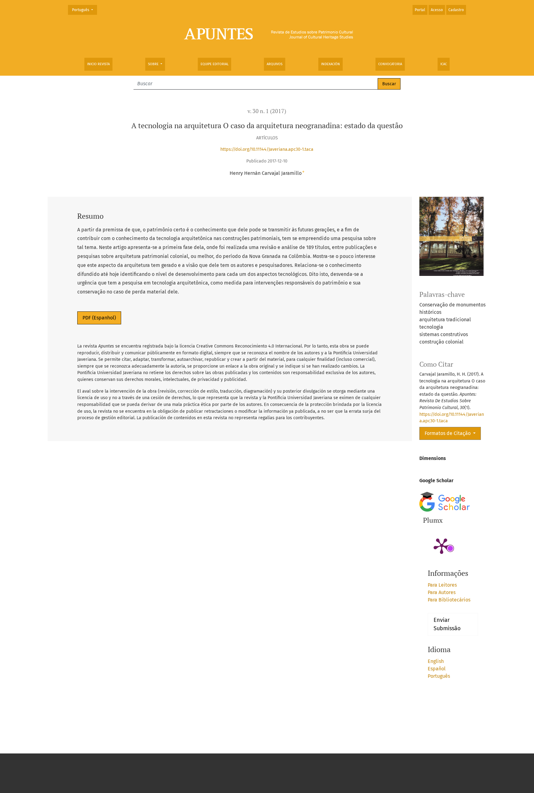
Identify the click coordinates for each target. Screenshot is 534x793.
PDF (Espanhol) (99, 318)
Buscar (389, 83)
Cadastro (456, 10)
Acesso (437, 10)
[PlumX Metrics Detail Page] (441, 545)
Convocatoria (390, 64)
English (436, 661)
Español (437, 669)
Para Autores (442, 592)
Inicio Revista (98, 64)
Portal (420, 10)
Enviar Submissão (447, 624)
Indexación (330, 64)
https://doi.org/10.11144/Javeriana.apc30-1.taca (266, 149)
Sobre (153, 64)
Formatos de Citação (448, 433)
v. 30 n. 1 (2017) (267, 111)
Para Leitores (442, 585)
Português (84, 9)
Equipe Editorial (214, 64)
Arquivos (274, 64)
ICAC (443, 64)
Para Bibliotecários (449, 600)
